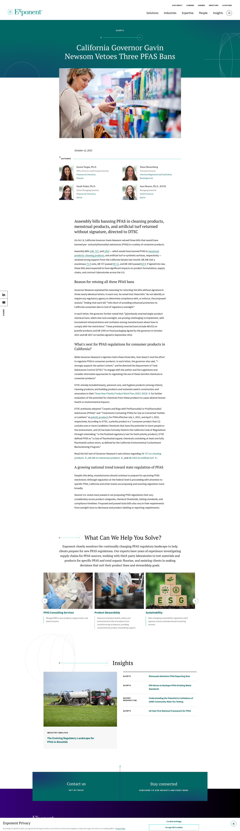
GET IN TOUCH (76, 790)
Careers (201, 5)
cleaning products (94, 255)
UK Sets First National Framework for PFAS (170, 710)
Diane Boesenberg (149, 166)
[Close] (233, 823)
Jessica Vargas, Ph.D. (86, 166)
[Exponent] (28, 12)
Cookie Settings (174, 821)
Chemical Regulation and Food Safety (156, 174)
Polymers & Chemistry (86, 174)
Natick (79, 197)
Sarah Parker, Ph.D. (86, 186)
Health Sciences (147, 194)
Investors (213, 5)
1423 (106, 251)
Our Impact (177, 5)
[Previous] (44, 600)
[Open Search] (229, 13)
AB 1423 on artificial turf (141, 457)
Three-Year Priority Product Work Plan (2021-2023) (120, 393)
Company (190, 5)
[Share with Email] (4, 302)
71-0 (88, 263)
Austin (142, 197)
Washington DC (146, 178)
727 (97, 251)
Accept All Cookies (174, 827)
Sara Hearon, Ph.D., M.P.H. (153, 186)
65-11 (116, 263)
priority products (99, 417)
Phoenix (80, 178)
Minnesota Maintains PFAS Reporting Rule (169, 676)
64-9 (143, 263)
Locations (227, 5)
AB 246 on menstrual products (104, 457)
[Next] (195, 600)
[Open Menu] (10, 12)
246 (92, 251)
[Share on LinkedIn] (4, 294)
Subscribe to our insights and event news (163, 790)
